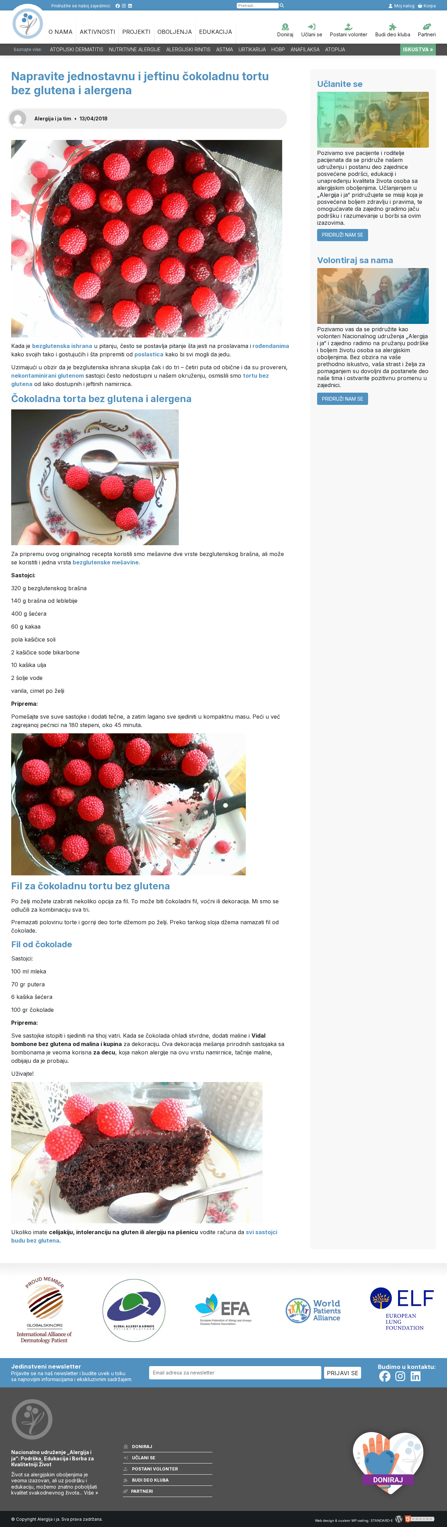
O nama (61, 31)
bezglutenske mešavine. (106, 562)
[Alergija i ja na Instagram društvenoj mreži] (123, 5)
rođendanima (270, 345)
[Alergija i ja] (27, 35)
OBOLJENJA (174, 31)
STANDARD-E (382, 1520)
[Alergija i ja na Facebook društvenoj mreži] (117, 5)
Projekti (136, 31)
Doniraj (285, 34)
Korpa (429, 5)
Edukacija (215, 31)
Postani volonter (348, 34)
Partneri (427, 34)
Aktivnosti (97, 31)
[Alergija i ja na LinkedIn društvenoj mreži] (130, 5)
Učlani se (311, 34)
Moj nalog (404, 5)
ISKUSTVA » (418, 49)
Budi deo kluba (392, 34)
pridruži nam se (342, 235)
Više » (91, 1493)
